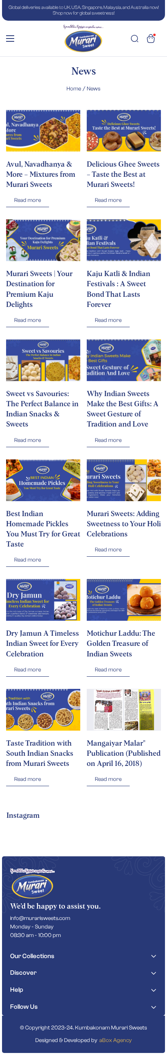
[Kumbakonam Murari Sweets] (83, 38)
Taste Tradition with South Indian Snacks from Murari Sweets (39, 754)
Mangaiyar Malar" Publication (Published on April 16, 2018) (124, 754)
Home (73, 89)
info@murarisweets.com (40, 918)
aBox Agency (115, 1040)
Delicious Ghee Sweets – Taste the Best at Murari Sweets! (123, 175)
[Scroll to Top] (152, 1012)
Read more (27, 200)
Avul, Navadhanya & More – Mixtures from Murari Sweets (40, 175)
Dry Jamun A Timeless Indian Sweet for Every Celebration (42, 644)
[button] (151, 38)
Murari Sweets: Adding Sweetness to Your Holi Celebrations (124, 524)
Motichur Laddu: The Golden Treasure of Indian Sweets (121, 644)
